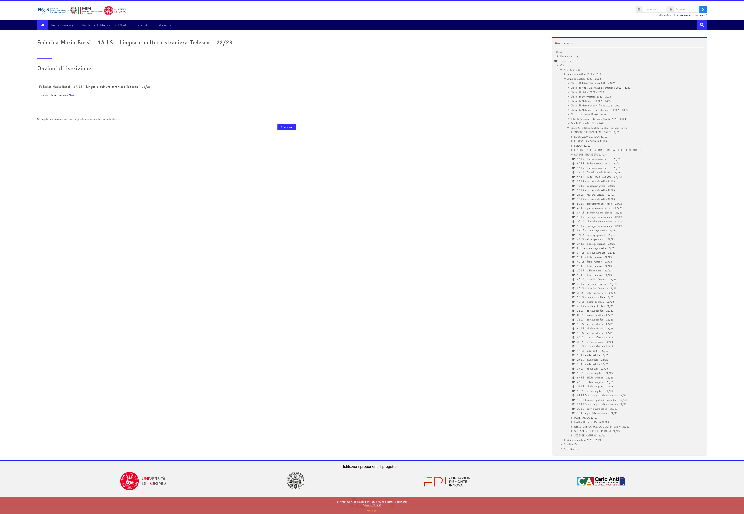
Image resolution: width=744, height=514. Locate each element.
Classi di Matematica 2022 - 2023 (591, 101)
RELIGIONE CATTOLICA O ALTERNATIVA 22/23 (601, 426)
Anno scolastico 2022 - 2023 (584, 79)
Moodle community (62, 25)
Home (559, 52)
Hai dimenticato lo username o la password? (680, 15)
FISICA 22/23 (582, 146)
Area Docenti (571, 449)
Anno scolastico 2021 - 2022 (584, 74)
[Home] (81, 10)
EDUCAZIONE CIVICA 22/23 (591, 137)
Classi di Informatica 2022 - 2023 (591, 96)
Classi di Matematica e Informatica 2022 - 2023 (599, 110)
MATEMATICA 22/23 (586, 418)
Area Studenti (572, 70)
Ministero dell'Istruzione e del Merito (104, 25)
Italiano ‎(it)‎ (164, 25)
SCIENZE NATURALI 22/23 (590, 435)
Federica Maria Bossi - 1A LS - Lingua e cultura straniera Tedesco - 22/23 (95, 86)
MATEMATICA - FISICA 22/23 (591, 422)
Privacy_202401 (372, 505)
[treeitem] (629, 250)
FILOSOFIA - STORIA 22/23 (590, 141)
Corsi (563, 65)
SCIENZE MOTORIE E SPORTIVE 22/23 (597, 431)
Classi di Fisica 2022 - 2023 (587, 92)
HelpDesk (142, 25)
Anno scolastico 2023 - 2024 (584, 440)
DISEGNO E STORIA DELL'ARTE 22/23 (596, 132)
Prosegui (372, 510)
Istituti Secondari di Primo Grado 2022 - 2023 (598, 119)
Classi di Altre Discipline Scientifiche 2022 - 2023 (600, 88)
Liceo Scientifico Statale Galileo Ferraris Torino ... (601, 128)
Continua (286, 127)
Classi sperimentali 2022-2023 (588, 114)
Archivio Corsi (572, 444)
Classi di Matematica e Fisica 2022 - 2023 (596, 105)
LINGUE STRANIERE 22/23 (590, 154)
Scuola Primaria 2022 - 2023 (588, 123)
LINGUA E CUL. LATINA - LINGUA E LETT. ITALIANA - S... (609, 150)
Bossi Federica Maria (63, 95)
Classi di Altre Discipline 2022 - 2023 (593, 83)
